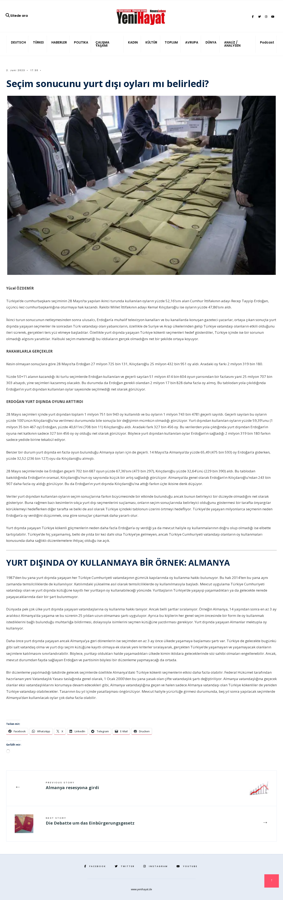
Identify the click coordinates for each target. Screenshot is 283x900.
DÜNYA (211, 42)
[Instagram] (266, 16)
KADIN (133, 42)
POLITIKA (81, 42)
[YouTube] (272, 16)
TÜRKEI (38, 42)
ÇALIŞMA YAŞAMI (102, 44)
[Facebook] (252, 16)
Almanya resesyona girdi (72, 785)
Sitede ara (19, 15)
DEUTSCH (18, 42)
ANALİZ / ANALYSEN (232, 44)
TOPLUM (171, 42)
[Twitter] (259, 16)
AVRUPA (191, 42)
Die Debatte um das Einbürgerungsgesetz (90, 821)
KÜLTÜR (151, 42)
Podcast (267, 42)
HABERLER (59, 42)
